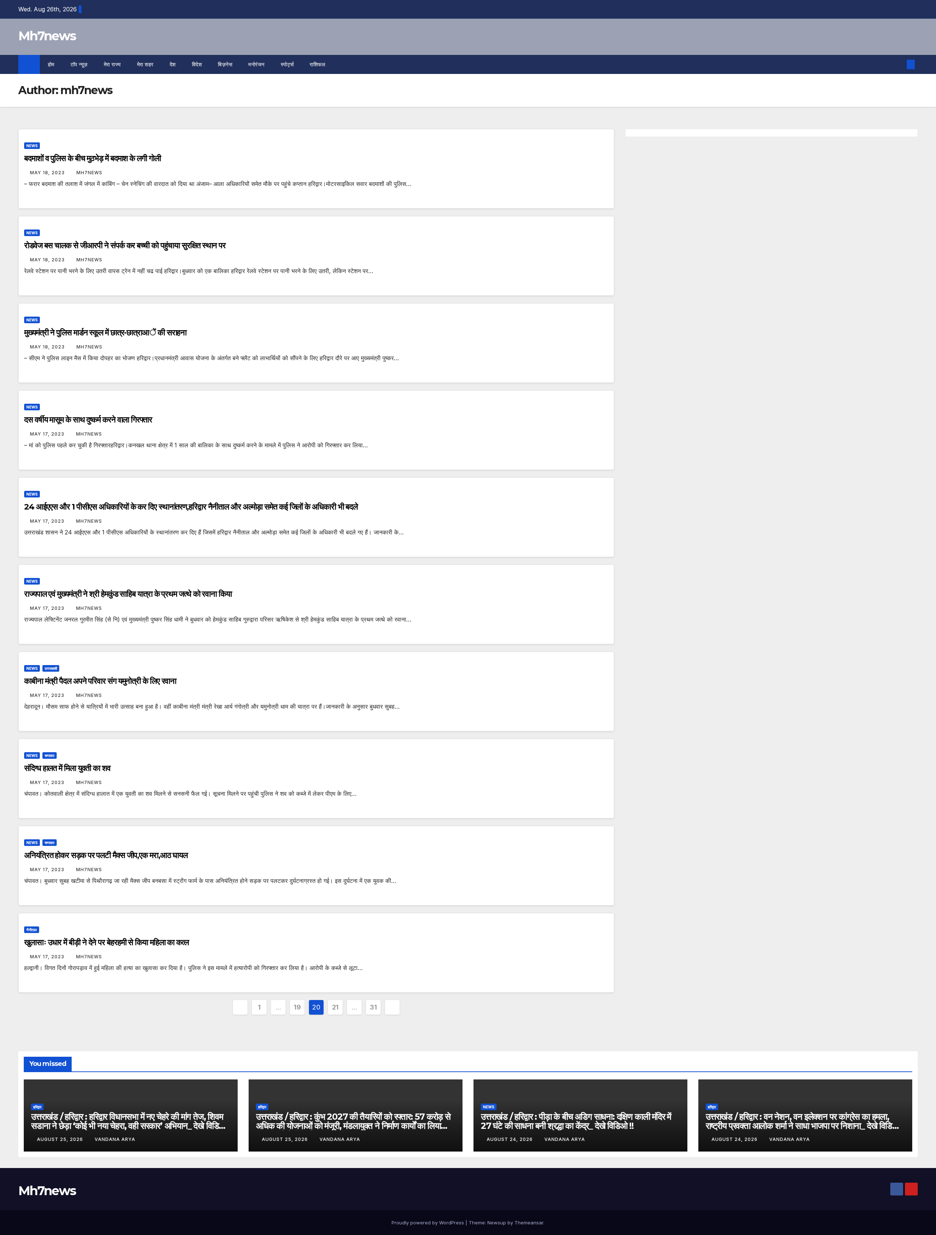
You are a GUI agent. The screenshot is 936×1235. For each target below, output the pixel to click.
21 (335, 1007)
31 (373, 1007)
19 (297, 1007)
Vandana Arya (115, 1139)
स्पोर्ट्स (287, 64)
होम (51, 64)
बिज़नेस (225, 64)
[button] (899, 64)
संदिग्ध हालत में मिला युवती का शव (67, 768)
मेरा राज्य (112, 64)
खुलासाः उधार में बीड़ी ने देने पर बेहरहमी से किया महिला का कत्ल (106, 942)
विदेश (197, 64)
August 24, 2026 (510, 1139)
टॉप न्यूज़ (79, 64)
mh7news (89, 172)
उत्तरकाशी (51, 668)
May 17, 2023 (48, 434)
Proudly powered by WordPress (428, 1222)
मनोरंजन (256, 64)
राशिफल (317, 64)
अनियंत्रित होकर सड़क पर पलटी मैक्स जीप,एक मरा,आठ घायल (106, 855)
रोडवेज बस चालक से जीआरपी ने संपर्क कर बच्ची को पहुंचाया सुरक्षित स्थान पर (125, 245)
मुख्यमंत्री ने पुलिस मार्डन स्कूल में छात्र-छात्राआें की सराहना (105, 332)
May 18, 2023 (48, 172)
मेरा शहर (145, 64)
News (32, 145)
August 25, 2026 (60, 1139)
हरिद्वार (37, 1107)
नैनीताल (31, 930)
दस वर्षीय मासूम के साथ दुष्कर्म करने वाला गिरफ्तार (88, 420)
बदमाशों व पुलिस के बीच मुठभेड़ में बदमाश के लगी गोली (92, 158)
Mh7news (47, 36)
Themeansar (528, 1222)
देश (173, 64)
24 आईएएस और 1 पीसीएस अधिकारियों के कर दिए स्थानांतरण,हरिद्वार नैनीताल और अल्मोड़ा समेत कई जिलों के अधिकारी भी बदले (191, 507)
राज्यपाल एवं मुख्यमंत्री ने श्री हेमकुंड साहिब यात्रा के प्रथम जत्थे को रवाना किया (128, 594)
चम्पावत (49, 755)
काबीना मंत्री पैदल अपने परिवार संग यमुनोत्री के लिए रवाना (100, 681)
